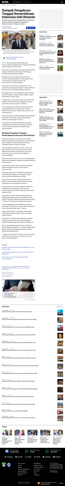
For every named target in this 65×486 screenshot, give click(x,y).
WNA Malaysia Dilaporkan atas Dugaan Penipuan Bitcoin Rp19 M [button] (18, 335)
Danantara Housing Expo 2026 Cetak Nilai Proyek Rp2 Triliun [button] (18, 396)
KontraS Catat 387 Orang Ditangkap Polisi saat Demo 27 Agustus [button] (19, 358)
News (8, 5)
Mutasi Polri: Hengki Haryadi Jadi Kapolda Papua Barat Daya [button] (45, 440)
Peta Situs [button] (36, 471)
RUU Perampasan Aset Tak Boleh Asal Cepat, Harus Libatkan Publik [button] (46, 104)
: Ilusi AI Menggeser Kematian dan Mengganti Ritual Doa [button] (47, 111)
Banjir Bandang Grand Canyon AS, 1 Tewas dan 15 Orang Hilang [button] (18, 417)
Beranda (4, 5)
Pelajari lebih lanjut (45, 484)
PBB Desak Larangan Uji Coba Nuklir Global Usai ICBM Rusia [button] (32, 440)
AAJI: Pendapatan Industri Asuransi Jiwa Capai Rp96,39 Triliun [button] (18, 327)
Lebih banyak (59, 306)
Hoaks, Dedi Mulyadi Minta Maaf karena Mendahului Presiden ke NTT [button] (47, 53)
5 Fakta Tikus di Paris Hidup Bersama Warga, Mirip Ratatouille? (15, 258)
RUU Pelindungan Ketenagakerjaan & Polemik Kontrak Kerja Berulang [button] (46, 127)
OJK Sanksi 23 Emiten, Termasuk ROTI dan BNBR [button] (14, 411)
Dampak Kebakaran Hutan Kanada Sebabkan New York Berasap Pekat (18, 248)
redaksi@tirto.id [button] (53, 470)
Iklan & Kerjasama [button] (22, 473)
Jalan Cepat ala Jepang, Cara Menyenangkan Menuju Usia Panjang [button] (57, 441)
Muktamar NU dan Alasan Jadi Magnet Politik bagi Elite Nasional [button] (46, 134)
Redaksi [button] (20, 467)
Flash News (13, 5)
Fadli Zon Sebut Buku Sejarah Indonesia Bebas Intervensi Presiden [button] (19, 319)
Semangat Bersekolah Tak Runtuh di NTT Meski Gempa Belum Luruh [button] (46, 61)
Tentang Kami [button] (21, 463)
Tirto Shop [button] (36, 475)
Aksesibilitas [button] (37, 463)
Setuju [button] (61, 483)
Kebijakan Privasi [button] (38, 465)
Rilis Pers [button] (20, 475)
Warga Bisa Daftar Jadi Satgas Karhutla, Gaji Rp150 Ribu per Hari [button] (19, 342)
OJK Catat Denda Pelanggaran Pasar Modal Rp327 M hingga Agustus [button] (20, 389)
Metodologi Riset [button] (22, 471)
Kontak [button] (20, 465)
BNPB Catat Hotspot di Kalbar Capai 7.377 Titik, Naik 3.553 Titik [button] (18, 350)
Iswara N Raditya (6, 27)
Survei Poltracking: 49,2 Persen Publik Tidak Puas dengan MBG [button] (18, 404)
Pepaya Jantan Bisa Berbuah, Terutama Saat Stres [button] (46, 68)
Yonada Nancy (5, 269)
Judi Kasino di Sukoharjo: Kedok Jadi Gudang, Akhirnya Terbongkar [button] (47, 38)
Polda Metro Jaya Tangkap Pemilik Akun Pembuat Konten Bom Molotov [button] (20, 365)
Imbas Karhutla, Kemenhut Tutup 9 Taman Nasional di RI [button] (46, 45)
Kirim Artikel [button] (37, 469)
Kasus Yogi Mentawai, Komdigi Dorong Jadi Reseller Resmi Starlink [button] (20, 441)
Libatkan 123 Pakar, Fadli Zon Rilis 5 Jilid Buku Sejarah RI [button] (17, 311)
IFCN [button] (35, 473)
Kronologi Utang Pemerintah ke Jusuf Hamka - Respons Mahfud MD (18, 253)
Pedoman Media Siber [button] (23, 469)
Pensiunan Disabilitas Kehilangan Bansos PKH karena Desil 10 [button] (7, 441)
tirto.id (4, 63)
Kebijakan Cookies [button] (38, 467)
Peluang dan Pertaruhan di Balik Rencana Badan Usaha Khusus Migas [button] (46, 119)
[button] (5, 2)
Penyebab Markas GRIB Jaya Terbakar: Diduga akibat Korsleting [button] (18, 381)
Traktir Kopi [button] (31, 27)
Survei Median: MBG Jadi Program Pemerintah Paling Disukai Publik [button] (19, 373)
